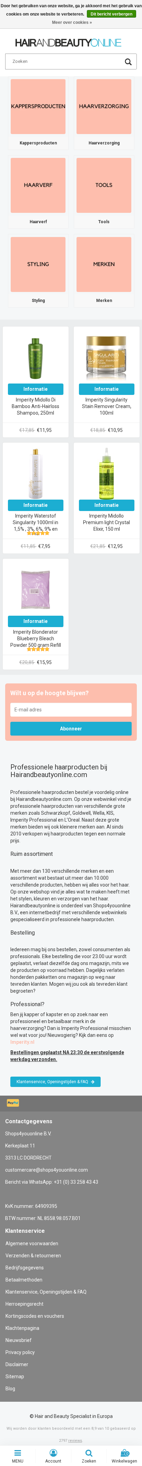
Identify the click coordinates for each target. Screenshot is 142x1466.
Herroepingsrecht (24, 1304)
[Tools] (104, 185)
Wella (98, 813)
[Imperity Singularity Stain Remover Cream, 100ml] (106, 357)
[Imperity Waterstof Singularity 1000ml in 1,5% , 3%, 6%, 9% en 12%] (35, 473)
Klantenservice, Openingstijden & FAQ (53, 1081)
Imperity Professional (33, 820)
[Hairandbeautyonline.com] (68, 39)
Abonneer (71, 728)
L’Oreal (72, 820)
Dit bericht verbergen (111, 14)
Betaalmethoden (24, 1280)
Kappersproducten (38, 143)
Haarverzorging (104, 143)
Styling (38, 300)
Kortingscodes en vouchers (35, 1316)
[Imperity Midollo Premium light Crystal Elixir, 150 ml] (106, 473)
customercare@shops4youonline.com (46, 1170)
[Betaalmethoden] (13, 1103)
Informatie (35, 389)
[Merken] (104, 264)
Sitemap (15, 1376)
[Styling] (38, 264)
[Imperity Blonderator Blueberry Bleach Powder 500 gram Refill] (35, 589)
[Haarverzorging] (104, 106)
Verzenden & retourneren (33, 1255)
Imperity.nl (22, 1042)
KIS (109, 813)
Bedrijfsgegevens (25, 1267)
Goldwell (81, 813)
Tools (104, 221)
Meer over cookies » (72, 22)
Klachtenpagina (22, 1328)
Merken (104, 300)
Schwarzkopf (55, 813)
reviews (75, 1440)
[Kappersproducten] (38, 106)
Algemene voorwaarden (32, 1243)
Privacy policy (20, 1352)
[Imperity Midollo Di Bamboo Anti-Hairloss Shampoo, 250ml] (35, 357)
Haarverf (38, 221)
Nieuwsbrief (19, 1340)
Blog (10, 1388)
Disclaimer (17, 1364)
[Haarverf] (38, 185)
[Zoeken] (128, 62)
